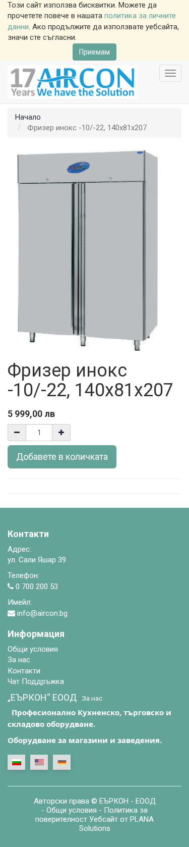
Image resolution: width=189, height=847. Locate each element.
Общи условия (71, 810)
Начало (28, 117)
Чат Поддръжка (36, 681)
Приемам (94, 52)
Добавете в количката (62, 456)
